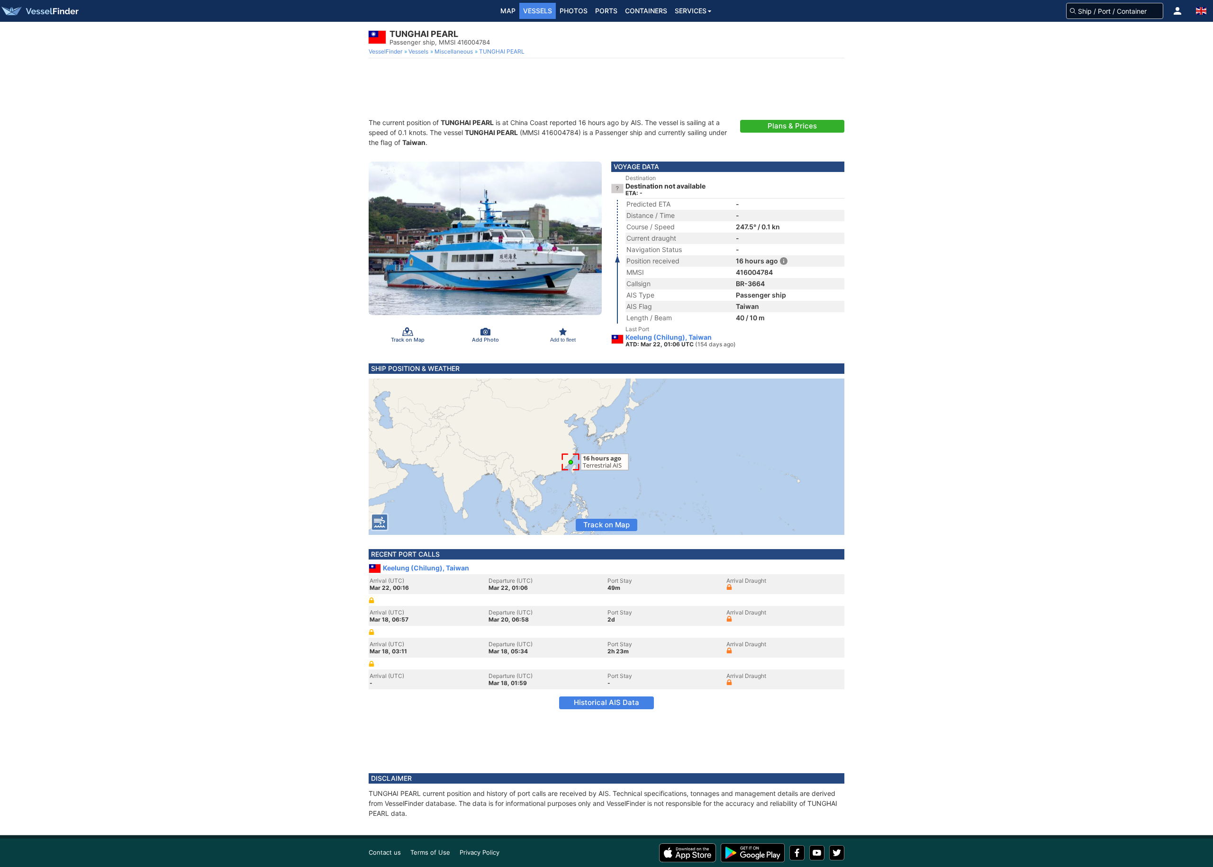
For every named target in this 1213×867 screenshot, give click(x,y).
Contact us (385, 852)
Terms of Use (430, 852)
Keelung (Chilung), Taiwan (668, 337)
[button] (1177, 11)
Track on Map (606, 524)
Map (508, 11)
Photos (574, 11)
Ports (606, 11)
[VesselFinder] (39, 11)
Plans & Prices (792, 125)
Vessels (537, 11)
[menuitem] (386, 51)
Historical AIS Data (606, 702)
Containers (646, 11)
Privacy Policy (479, 852)
